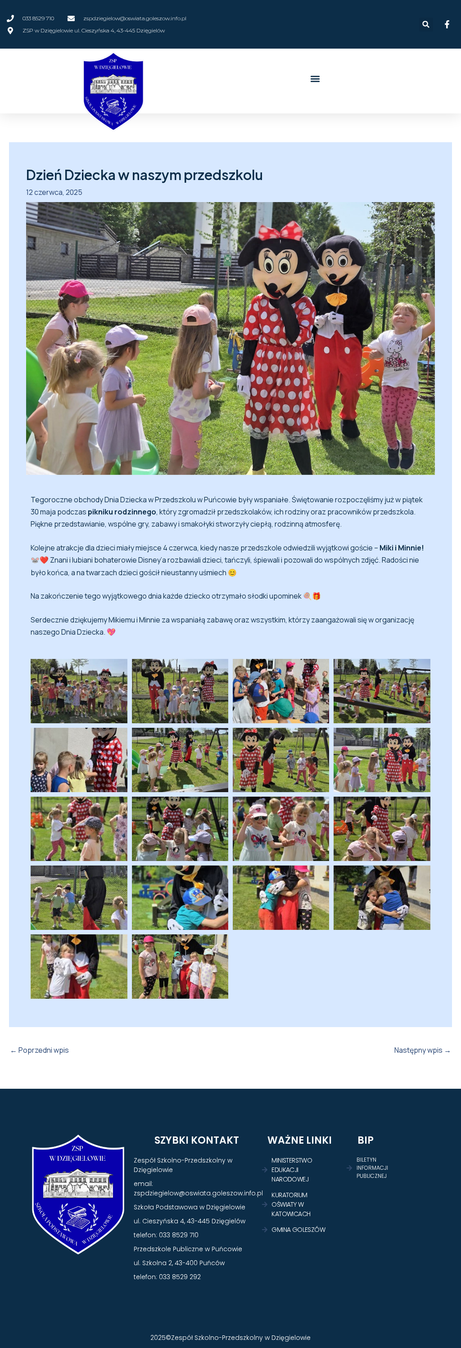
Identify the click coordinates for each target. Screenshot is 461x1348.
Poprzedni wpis (39, 1050)
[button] (426, 25)
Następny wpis (422, 1050)
